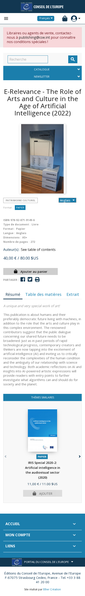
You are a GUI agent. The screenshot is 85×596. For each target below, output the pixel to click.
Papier (20, 207)
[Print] (37, 279)
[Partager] (22, 279)
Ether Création (52, 589)
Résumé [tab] (12, 294)
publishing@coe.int (34, 37)
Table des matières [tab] (43, 294)
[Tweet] (30, 279)
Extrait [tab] (72, 294)
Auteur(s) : (11, 249)
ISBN (6, 220)
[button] (79, 455)
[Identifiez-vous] (74, 18)
